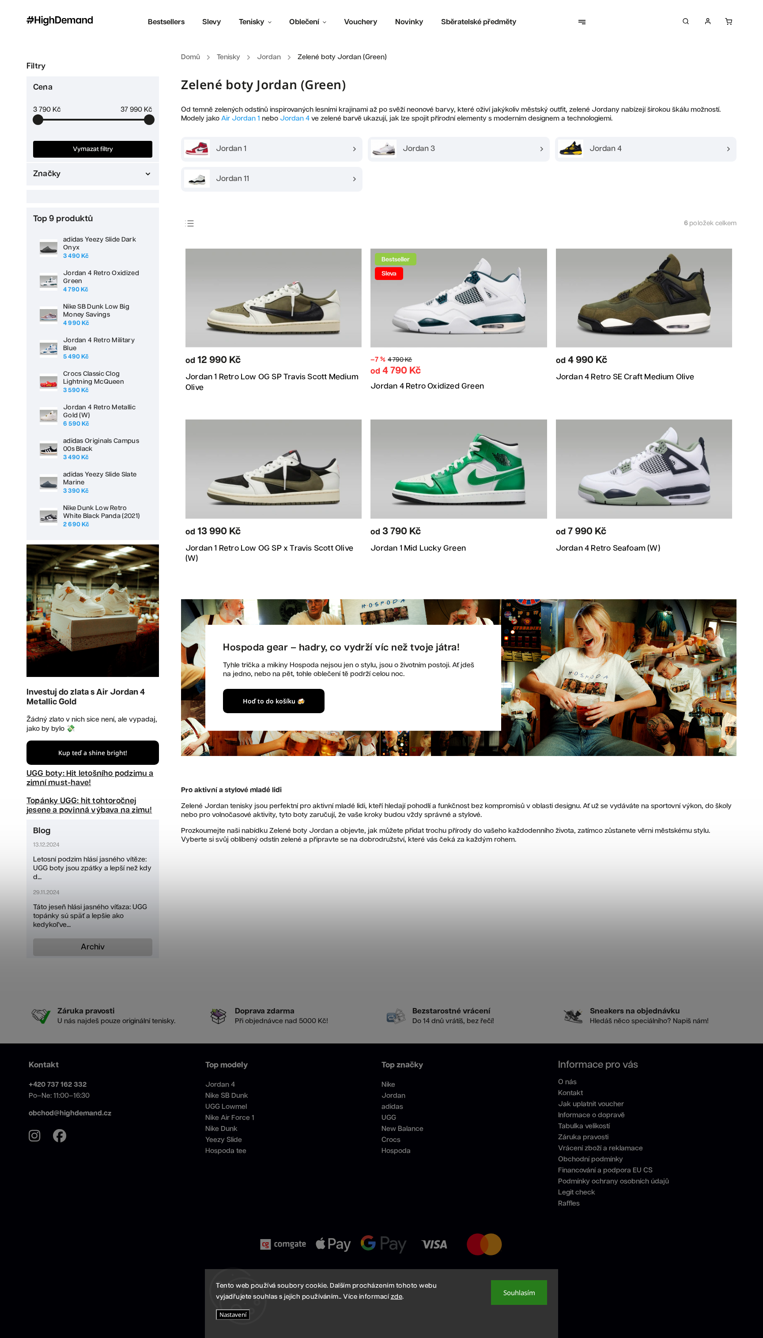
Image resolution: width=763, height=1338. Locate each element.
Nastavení (232, 1315)
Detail (343, 362)
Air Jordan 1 (240, 118)
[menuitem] (170, 22)
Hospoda (396, 1151)
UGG (389, 1118)
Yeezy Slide (223, 1140)
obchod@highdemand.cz (70, 1113)
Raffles (569, 1203)
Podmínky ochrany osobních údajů (613, 1181)
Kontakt (570, 1093)
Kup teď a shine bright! (92, 752)
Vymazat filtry (93, 149)
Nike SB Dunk (226, 1096)
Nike (388, 1085)
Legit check (576, 1192)
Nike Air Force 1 (229, 1118)
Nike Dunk (221, 1129)
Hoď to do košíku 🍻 (274, 701)
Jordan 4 (295, 118)
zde (397, 1296)
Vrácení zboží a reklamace (600, 1148)
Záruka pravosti (583, 1137)
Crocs (391, 1140)
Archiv (93, 947)
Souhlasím (519, 1292)
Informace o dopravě (591, 1115)
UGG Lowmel (226, 1107)
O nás (567, 1082)
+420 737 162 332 (58, 1085)
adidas (392, 1107)
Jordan (393, 1096)
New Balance (402, 1129)
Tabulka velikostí (584, 1126)
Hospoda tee (225, 1151)
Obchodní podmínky (590, 1159)
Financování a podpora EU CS (605, 1170)
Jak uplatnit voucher (591, 1104)
